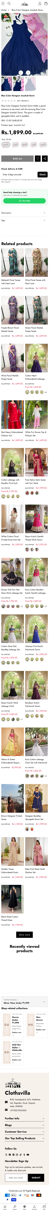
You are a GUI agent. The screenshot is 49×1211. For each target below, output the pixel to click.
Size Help (26, 201)
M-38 (25, 145)
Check (43, 174)
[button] (46, 3)
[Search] (9, 3)
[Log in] (40, 3)
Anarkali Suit (19, 125)
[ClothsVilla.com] (24, 3)
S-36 (16, 145)
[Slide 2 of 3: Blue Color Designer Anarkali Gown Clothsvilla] (6, 83)
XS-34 (6, 145)
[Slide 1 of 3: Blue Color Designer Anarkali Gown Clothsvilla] (30, 83)
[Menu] (3, 3)
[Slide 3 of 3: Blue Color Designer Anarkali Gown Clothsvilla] (18, 83)
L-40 (34, 145)
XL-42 (44, 145)
